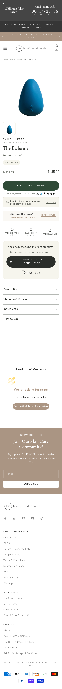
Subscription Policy (13, 565)
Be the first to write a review (31, 406)
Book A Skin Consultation (17, 615)
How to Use (10, 319)
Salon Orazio (10, 647)
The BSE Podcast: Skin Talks (18, 641)
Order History (10, 609)
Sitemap (8, 583)
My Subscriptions (12, 598)
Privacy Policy (10, 577)
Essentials (11, 162)
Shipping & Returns (15, 299)
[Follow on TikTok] (41, 518)
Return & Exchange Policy (17, 548)
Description (10, 289)
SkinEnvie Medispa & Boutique (20, 653)
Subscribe (31, 484)
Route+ (7, 571)
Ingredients (10, 309)
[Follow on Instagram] (14, 518)
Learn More (51, 202)
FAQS (6, 543)
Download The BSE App (16, 636)
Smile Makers (16, 60)
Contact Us (9, 537)
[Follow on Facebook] (5, 518)
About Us (8, 630)
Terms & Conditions (14, 560)
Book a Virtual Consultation (33, 261)
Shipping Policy (11, 554)
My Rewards (10, 603)
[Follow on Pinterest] (23, 518)
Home (5, 60)
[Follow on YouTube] (32, 518)
